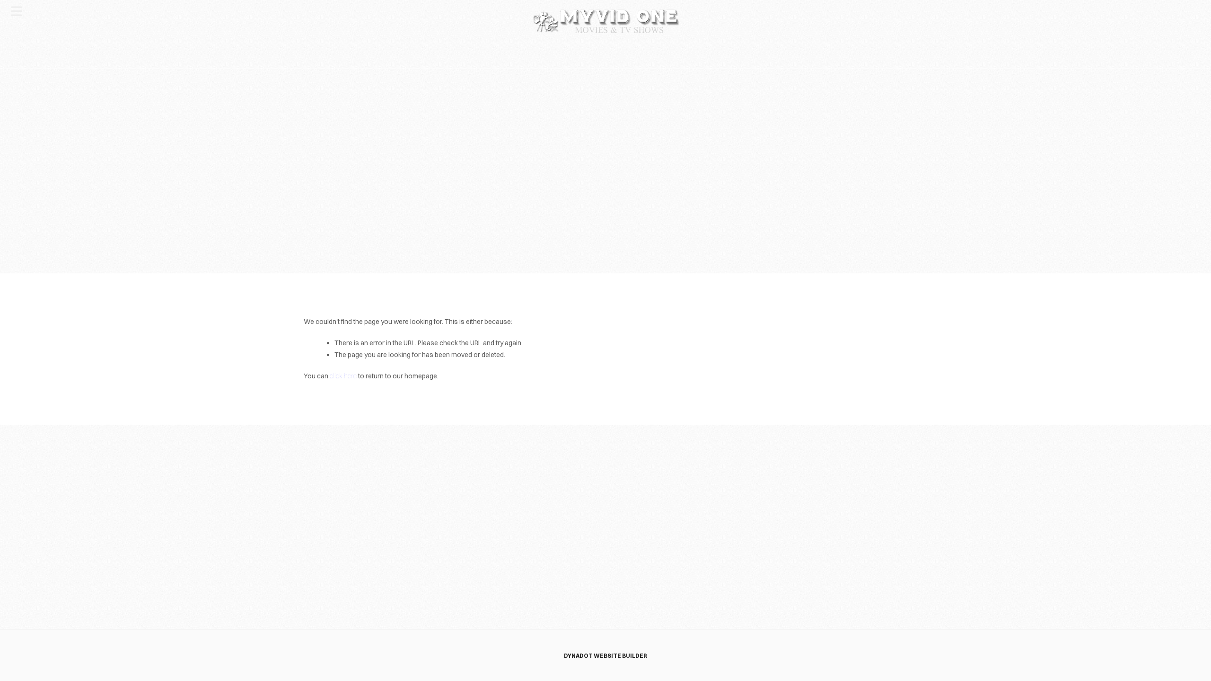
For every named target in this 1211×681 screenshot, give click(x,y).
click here (343, 376)
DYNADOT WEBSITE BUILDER (605, 655)
